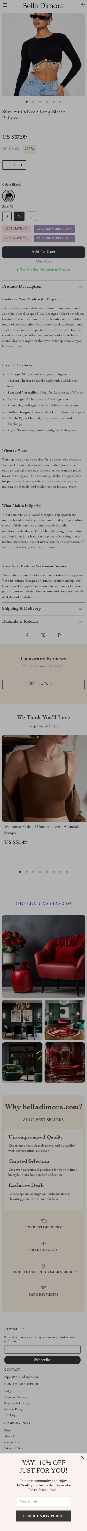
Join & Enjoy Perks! (44, 1516)
